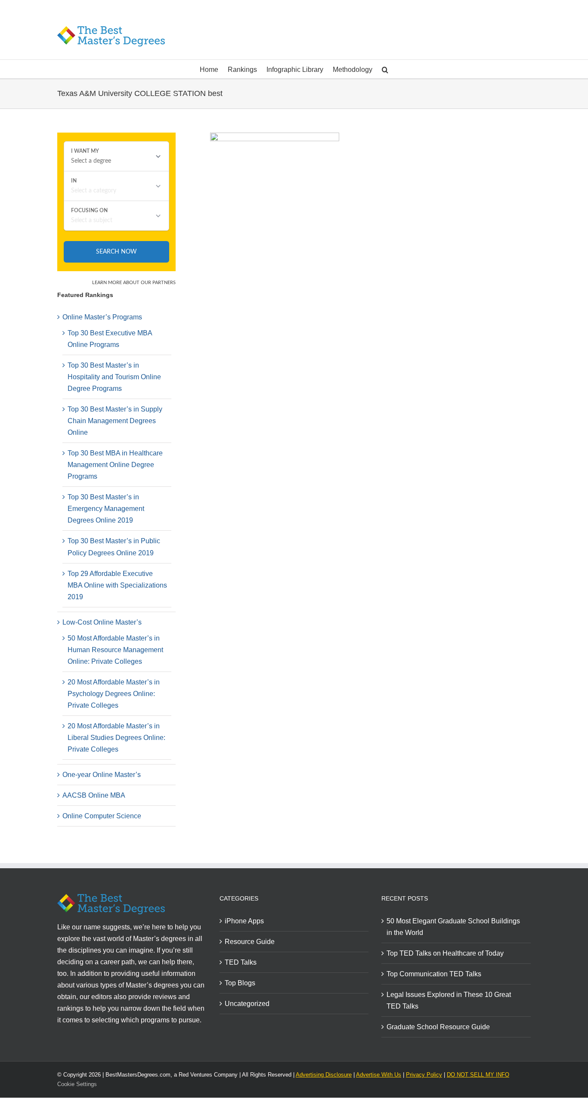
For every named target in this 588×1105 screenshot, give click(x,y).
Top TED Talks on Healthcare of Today (445, 953)
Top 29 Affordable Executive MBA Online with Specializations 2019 (117, 585)
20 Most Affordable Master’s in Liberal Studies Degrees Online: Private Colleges (116, 737)
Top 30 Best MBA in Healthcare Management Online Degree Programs (115, 464)
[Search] (385, 69)
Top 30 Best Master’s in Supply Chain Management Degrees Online (115, 420)
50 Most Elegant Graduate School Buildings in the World (453, 926)
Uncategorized (247, 1003)
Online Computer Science (101, 816)
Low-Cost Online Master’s (102, 622)
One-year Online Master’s (101, 774)
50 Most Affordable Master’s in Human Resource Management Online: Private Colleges (115, 650)
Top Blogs (240, 983)
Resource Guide (250, 941)
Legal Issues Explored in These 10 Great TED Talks (449, 1000)
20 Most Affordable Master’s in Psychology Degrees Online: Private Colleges (114, 693)
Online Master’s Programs (102, 317)
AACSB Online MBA (93, 795)
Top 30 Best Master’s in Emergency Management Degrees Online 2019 (106, 508)
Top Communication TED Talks (434, 974)
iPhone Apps (244, 921)
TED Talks (241, 962)
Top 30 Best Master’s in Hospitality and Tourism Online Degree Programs (114, 377)
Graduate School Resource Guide (438, 1027)
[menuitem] (214, 69)
